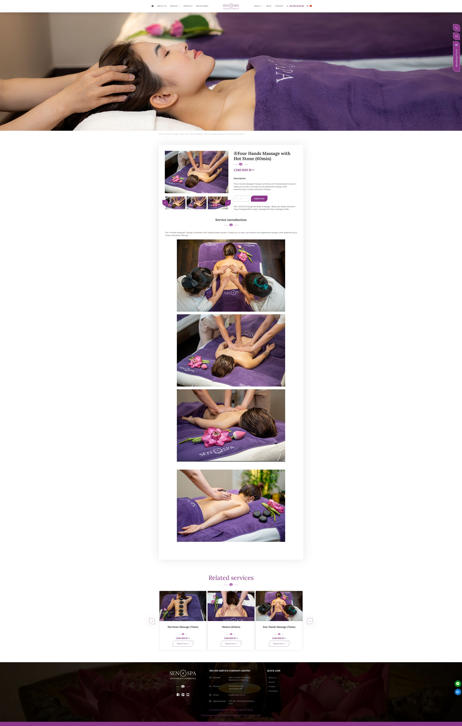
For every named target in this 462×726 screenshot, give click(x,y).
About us (272, 678)
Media (257, 6)
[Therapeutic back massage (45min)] (279, 606)
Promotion (273, 691)
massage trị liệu (282, 209)
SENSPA (226, 724)
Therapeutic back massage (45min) (279, 628)
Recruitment (202, 6)
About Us (161, 6)
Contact (279, 6)
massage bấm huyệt (248, 209)
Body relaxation (288, 206)
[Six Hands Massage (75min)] (182, 606)
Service (173, 6)
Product (188, 6)
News (268, 6)
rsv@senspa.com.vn (237, 695)
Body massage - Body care (268, 206)
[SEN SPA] (231, 6)
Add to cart (259, 198)
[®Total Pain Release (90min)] (231, 606)
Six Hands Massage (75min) (182, 626)
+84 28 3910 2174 (235, 689)
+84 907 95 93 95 (296, 6)
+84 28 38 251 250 (236, 686)
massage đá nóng (266, 209)
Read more (182, 643)
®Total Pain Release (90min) (231, 626)
